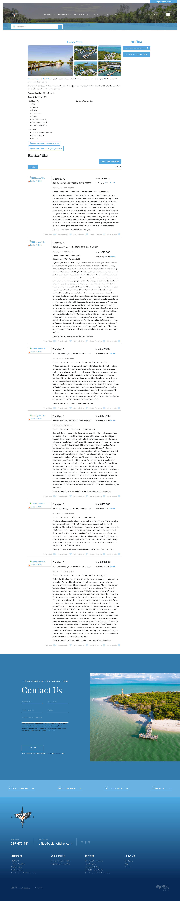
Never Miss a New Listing (110, 161)
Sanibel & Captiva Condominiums (137, 48)
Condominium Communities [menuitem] (60, 861)
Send (33, 748)
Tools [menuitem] (95, 15)
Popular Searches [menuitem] (17, 870)
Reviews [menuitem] (127, 867)
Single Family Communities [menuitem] (60, 864)
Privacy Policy (51, 730)
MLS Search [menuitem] (15, 861)
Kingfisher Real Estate (163, 2)
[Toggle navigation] (168, 14)
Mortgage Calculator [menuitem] (92, 867)
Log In (155, 15)
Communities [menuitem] (64, 15)
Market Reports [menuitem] (90, 864)
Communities (159, 789)
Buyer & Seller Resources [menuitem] (94, 861)
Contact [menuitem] (116, 15)
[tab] (33, 167)
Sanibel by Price (66, 789)
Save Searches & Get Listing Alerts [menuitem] (23, 873)
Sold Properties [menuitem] (16, 867)
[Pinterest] (89, 842)
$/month (110, 183)
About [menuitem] (105, 15)
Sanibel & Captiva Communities (137, 54)
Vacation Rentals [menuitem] (82, 15)
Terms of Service (57, 753)
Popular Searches (18, 789)
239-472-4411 (20, 843)
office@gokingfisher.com (55, 843)
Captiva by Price (113, 789)
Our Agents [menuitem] (129, 861)
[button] (60, 27)
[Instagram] (82, 842)
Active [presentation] (33, 167)
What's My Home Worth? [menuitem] (94, 870)
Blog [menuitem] (126, 864)
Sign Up (148, 15)
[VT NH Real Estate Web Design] (162, 888)
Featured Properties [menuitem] (18, 864)
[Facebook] (85, 842)
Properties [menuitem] (49, 15)
